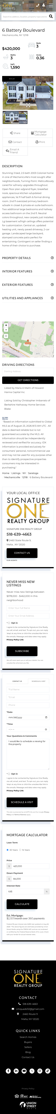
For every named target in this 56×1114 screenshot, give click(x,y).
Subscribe (22, 651)
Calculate (22, 904)
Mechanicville (12, 477)
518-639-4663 (19, 534)
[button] (51, 16)
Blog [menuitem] (28, 1052)
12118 (25, 477)
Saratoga (33, 473)
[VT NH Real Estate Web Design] (28, 1105)
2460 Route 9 (30, 1017)
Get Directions (28, 380)
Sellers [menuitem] (28, 1047)
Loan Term (12, 842)
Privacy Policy (28, 1089)
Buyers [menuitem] (28, 1042)
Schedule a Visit (38, 681)
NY (24, 473)
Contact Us (22, 553)
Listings (15, 473)
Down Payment (15, 873)
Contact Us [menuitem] (28, 1057)
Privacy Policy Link (15, 640)
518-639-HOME (37, 5)
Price (9, 860)
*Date (9, 712)
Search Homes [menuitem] (28, 1037)
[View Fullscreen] (6, 336)
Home (5, 473)
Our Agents (12, 560)
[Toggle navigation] (51, 5)
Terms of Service (20, 815)
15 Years (26, 850)
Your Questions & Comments (22, 736)
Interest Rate (13, 885)
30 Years (13, 850)
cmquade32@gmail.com (30, 1009)
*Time (10, 724)
